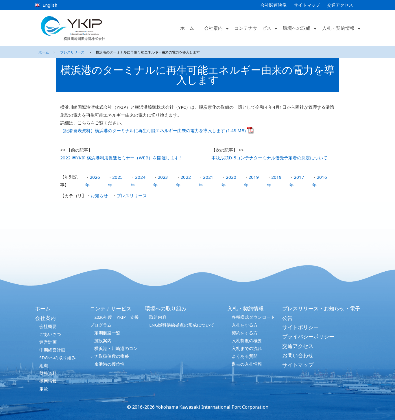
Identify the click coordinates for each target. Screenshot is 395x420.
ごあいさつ (50, 334)
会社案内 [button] (213, 28)
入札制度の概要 (247, 340)
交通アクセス (340, 5)
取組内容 (158, 317)
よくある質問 (245, 356)
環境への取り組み (166, 308)
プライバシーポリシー (308, 336)
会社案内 (45, 317)
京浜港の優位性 (109, 364)
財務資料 (48, 373)
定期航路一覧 (107, 333)
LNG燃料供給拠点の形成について (181, 325)
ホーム (187, 28)
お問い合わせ (297, 355)
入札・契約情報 (245, 308)
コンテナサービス (111, 308)
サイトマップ (307, 5)
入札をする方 (245, 325)
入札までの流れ (247, 348)
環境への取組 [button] (297, 28)
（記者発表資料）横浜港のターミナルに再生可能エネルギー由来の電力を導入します (142, 130)
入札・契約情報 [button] (338, 28)
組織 (43, 365)
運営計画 (48, 342)
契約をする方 (245, 333)
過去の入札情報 (247, 364)
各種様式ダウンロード (253, 317)
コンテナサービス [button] (252, 28)
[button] (226, 28)
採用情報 (48, 381)
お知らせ (99, 195)
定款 (43, 389)
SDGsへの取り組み (57, 357)
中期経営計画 (52, 350)
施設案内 (103, 340)
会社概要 (48, 326)
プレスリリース (72, 52)
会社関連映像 (274, 5)
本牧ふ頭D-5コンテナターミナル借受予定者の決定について (269, 158)
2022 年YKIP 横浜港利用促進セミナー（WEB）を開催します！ (121, 158)
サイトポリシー (300, 327)
